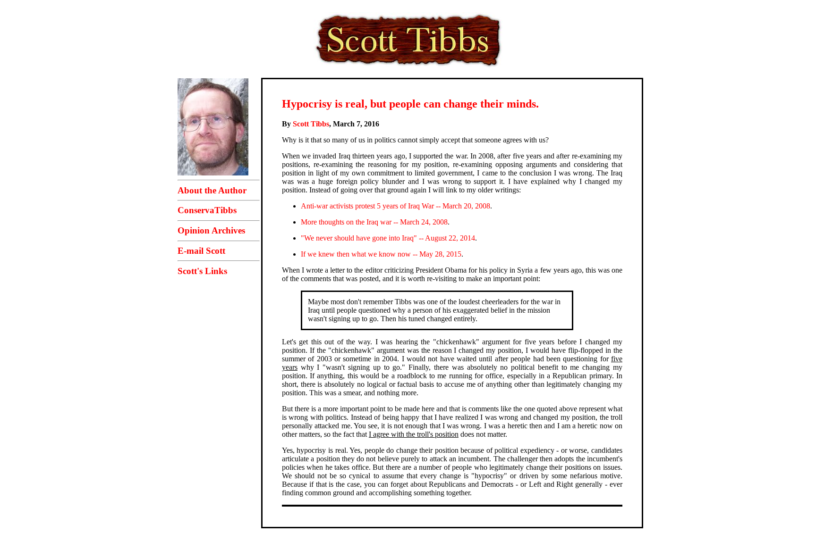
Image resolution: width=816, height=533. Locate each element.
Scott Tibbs (311, 124)
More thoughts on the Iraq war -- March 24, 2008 (374, 222)
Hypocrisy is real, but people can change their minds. (410, 104)
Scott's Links (202, 271)
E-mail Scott (201, 251)
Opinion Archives (211, 230)
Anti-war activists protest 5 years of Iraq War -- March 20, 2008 (395, 206)
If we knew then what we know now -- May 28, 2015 (381, 254)
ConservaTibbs (207, 210)
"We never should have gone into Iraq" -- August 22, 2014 (388, 238)
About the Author (212, 190)
